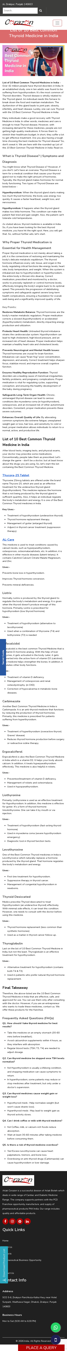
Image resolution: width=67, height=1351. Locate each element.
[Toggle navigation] (57, 23)
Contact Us (8, 1273)
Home (5, 1240)
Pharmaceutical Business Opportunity (21, 1260)
